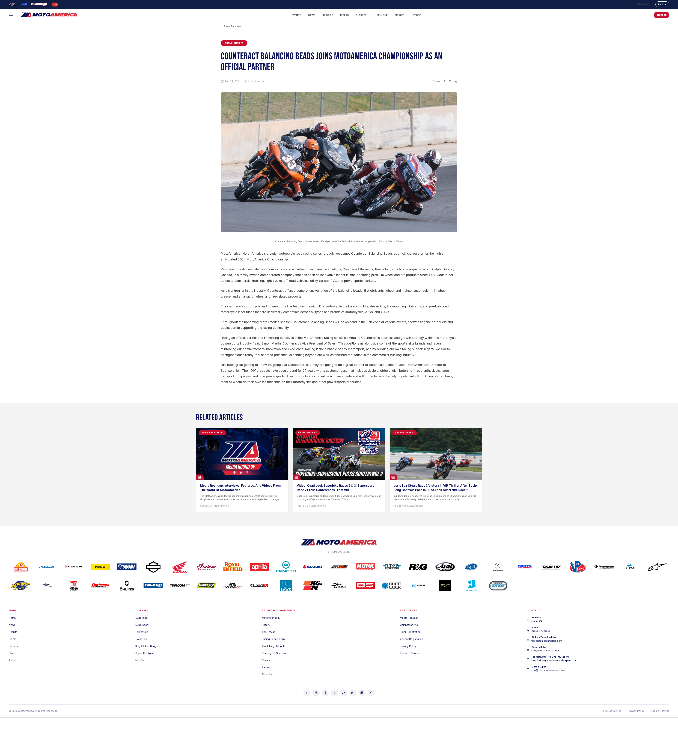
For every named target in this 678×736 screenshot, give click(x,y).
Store (417, 15)
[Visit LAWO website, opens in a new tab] (286, 585)
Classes (361, 15)
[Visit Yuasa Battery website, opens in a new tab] (73, 585)
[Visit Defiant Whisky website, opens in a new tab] (445, 585)
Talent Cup (141, 631)
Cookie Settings (660, 710)
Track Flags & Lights (273, 646)
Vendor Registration (411, 638)
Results (327, 15)
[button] (639, 14)
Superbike (141, 617)
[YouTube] (352, 692)
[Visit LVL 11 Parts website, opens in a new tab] (471, 585)
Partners (267, 667)
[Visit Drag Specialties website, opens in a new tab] (392, 567)
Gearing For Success (274, 653)
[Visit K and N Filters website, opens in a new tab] (312, 585)
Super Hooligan (144, 653)
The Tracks (268, 631)
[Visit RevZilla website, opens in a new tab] (339, 567)
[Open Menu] (12, 15)
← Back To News (231, 26)
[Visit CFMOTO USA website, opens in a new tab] (286, 567)
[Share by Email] (455, 81)
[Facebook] (306, 692)
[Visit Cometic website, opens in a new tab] (551, 567)
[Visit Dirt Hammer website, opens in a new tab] (339, 585)
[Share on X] (450, 81)
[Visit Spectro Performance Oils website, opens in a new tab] (20, 585)
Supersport (141, 624)
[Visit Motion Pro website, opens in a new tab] (471, 567)
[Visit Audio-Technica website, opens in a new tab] (498, 567)
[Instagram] (316, 692)
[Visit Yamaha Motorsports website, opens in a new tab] (127, 567)
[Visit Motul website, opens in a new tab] (365, 567)
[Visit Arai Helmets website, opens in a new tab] (445, 567)
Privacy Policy (408, 646)
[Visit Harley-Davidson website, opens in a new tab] (153, 567)
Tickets (13, 660)
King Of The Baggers (147, 646)
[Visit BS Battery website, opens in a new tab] (365, 585)
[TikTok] (343, 692)
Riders (344, 15)
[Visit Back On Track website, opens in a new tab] (498, 585)
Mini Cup (382, 15)
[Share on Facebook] (444, 81)
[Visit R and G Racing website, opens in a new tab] (418, 567)
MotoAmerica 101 (271, 617)
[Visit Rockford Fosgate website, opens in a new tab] (604, 567)
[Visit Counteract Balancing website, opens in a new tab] (233, 585)
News (311, 15)
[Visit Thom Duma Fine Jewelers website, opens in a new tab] (180, 585)
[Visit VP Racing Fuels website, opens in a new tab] (577, 567)
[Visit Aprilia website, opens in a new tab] (259, 567)
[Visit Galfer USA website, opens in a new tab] (206, 585)
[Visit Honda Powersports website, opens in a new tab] (180, 567)
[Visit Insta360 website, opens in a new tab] (100, 567)
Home (12, 617)
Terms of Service (410, 653)
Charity (266, 660)
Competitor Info (409, 624)
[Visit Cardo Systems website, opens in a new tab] (631, 567)
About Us (267, 674)
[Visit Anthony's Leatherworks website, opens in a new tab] (100, 585)
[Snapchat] (371, 692)
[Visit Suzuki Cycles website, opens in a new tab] (312, 567)
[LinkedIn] (361, 692)
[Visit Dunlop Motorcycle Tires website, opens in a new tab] (73, 567)
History (266, 624)
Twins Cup (141, 638)
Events (296, 15)
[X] (334, 692)
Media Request (409, 617)
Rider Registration (410, 631)
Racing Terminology (273, 638)
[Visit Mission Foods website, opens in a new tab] (20, 567)
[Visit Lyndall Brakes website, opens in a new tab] (47, 585)
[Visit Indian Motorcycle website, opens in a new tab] (206, 567)
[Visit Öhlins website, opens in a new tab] (127, 585)
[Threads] (325, 692)
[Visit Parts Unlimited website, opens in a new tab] (525, 567)
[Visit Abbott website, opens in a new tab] (418, 585)
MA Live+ (400, 15)
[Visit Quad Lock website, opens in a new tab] (392, 585)
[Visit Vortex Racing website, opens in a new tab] (259, 585)
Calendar (14, 646)
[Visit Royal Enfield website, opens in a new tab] (233, 567)
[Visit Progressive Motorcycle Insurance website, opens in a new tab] (47, 567)
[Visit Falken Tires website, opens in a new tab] (153, 585)
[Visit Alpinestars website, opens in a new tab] (657, 567)
